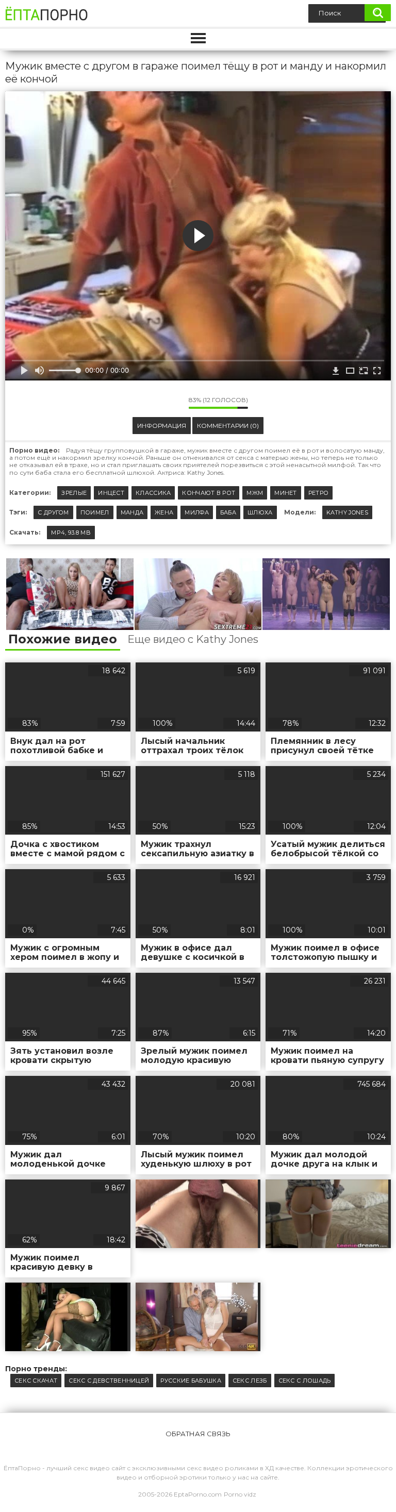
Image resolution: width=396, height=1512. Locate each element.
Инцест (111, 492)
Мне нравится (150, 402)
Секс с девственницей (109, 1380)
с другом (53, 512)
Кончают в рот (208, 492)
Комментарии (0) (228, 425)
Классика (153, 492)
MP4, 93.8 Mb (71, 532)
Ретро (318, 492)
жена (164, 512)
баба (228, 512)
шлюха (260, 512)
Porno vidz (240, 1494)
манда (132, 512)
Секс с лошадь (304, 1380)
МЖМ (254, 492)
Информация (161, 425)
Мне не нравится (173, 402)
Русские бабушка (190, 1380)
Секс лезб (250, 1380)
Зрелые (74, 492)
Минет (285, 492)
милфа (197, 512)
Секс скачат (35, 1380)
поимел (94, 512)
